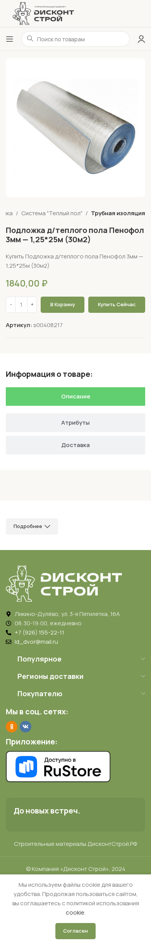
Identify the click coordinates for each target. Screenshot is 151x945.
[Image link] (64, 583)
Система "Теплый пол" (51, 213)
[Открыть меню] (9, 39)
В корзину (62, 304)
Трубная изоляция (118, 213)
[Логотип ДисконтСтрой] (43, 13)
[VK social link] (25, 726)
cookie (75, 912)
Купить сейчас (117, 304)
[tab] (75, 396)
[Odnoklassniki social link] (11, 726)
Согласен (75, 930)
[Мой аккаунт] (141, 39)
